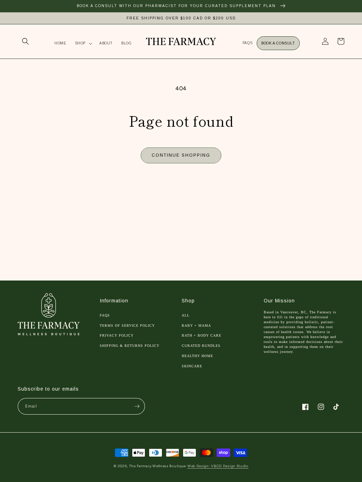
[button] (25, 41)
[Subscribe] (137, 406)
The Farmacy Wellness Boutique (157, 466)
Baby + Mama (196, 325)
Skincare (192, 366)
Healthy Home (197, 356)
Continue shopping (181, 155)
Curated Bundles (201, 346)
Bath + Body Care (201, 335)
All (185, 315)
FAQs (105, 315)
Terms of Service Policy (127, 325)
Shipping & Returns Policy (129, 346)
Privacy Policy (117, 335)
